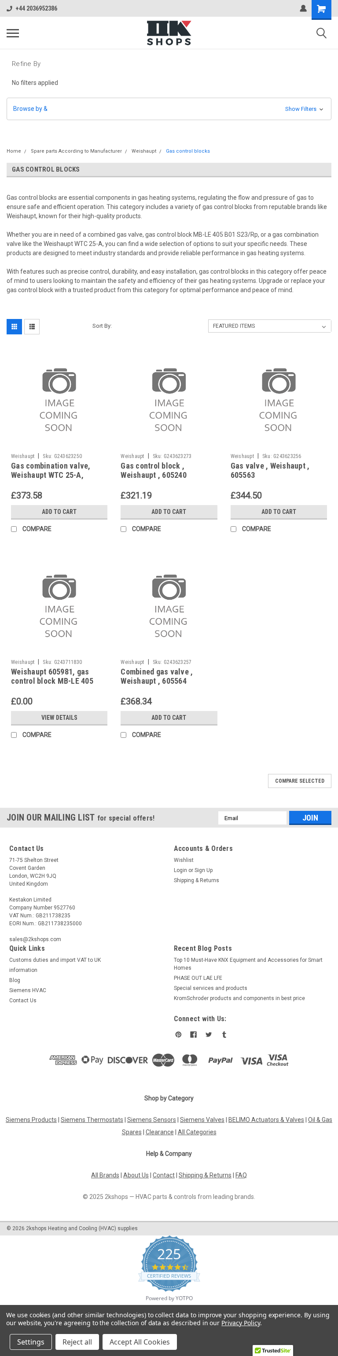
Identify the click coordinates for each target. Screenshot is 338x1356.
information (23, 970)
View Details (59, 717)
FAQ (241, 1175)
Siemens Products (31, 1119)
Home (14, 151)
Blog (14, 980)
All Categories (197, 1132)
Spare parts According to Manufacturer (76, 151)
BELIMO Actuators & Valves (266, 1119)
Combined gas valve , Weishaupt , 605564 (157, 676)
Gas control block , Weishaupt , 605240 (154, 470)
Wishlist (184, 860)
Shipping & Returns (196, 880)
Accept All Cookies (140, 1342)
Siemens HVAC (27, 990)
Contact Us (23, 1000)
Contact (164, 1175)
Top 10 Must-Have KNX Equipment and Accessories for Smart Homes (248, 964)
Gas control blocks (188, 151)
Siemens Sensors (151, 1119)
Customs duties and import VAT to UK (55, 960)
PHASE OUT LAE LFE (198, 978)
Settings (30, 1342)
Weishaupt (144, 151)
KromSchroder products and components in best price (239, 998)
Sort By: (102, 326)
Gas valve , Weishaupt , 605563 (270, 470)
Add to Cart (59, 511)
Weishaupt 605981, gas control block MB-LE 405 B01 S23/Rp (52, 681)
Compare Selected (299, 781)
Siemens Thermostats (92, 1119)
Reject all (77, 1342)
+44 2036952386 (36, 8)
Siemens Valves (202, 1119)
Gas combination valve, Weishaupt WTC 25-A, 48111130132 (51, 475)
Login (180, 870)
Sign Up (204, 870)
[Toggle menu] (13, 33)
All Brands (105, 1175)
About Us (136, 1175)
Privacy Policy (240, 1323)
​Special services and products (210, 988)
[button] (169, 109)
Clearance (160, 1132)
